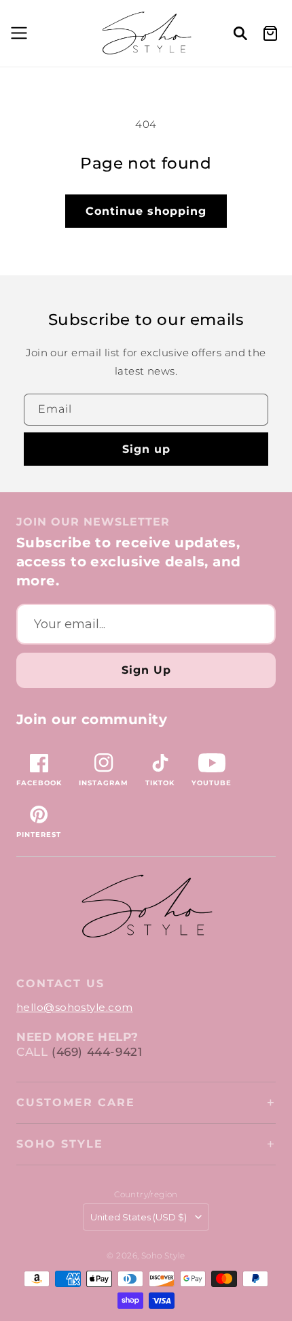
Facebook (39, 782)
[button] (17, 33)
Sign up (146, 449)
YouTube (211, 782)
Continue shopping (146, 211)
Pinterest (38, 834)
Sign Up (146, 670)
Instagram (103, 782)
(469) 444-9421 (97, 1052)
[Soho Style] (146, 907)
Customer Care (75, 1102)
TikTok (160, 782)
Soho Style (59, 1143)
